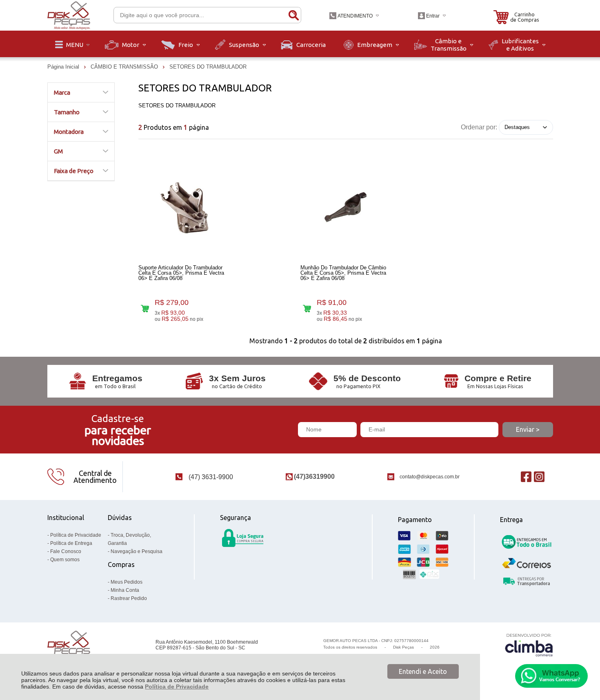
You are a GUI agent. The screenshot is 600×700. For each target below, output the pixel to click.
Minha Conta (125, 590)
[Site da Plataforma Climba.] (529, 645)
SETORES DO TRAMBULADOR (208, 67)
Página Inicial (64, 67)
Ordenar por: (479, 126)
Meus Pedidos (126, 582)
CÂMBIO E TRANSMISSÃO (125, 67)
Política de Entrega (71, 543)
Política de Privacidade (177, 686)
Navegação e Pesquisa (136, 551)
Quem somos (65, 559)
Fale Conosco (65, 551)
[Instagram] (539, 476)
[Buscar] (293, 15)
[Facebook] (526, 476)
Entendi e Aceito (423, 671)
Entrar (433, 16)
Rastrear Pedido (129, 598)
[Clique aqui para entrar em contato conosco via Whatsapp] (551, 676)
